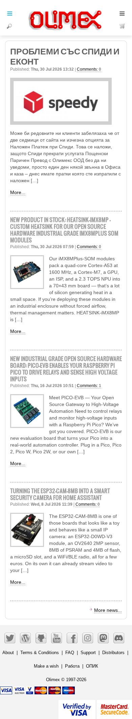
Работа (72, 666)
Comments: (89, 69)
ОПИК (92, 666)
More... (17, 192)
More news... (108, 610)
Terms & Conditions (39, 652)
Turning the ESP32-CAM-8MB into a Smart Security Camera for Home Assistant (60, 494)
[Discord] (118, 637)
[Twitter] (9, 637)
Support (88, 652)
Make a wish (46, 666)
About (8, 652)
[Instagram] (87, 637)
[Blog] (25, 637)
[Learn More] (114, 706)
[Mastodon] (103, 637)
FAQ (69, 652)
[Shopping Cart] (122, 26)
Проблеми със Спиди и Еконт (64, 55)
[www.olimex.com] (66, 12)
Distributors (113, 652)
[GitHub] (41, 637)
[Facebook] (72, 637)
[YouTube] (56, 637)
